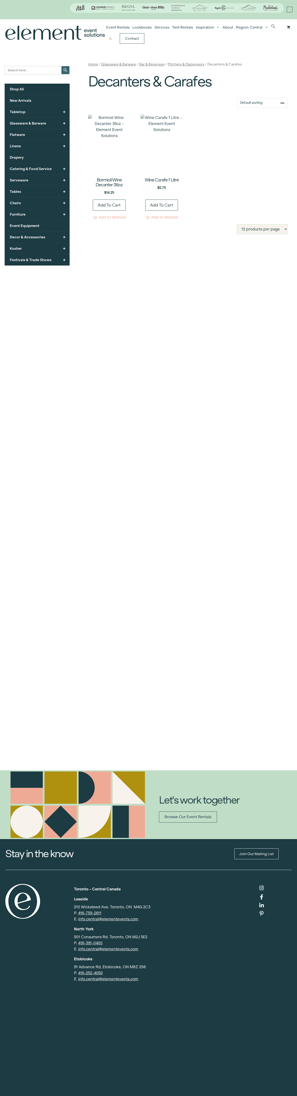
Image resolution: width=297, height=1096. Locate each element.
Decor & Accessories (38, 237)
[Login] (110, 38)
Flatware (38, 134)
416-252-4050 (90, 973)
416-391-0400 (90, 943)
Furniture (38, 214)
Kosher (38, 248)
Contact (132, 38)
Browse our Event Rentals (188, 817)
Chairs (38, 203)
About (228, 27)
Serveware (38, 180)
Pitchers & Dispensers (186, 64)
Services (162, 27)
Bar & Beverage (152, 64)
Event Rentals (118, 27)
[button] (273, 27)
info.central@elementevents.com (108, 919)
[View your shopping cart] (288, 27)
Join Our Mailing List (256, 854)
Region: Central (249, 27)
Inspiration (205, 27)
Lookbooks (142, 27)
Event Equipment (24, 226)
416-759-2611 (89, 913)
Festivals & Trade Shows (38, 260)
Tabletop (38, 112)
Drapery (17, 157)
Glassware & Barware (118, 64)
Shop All (17, 89)
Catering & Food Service (38, 168)
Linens (38, 146)
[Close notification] (289, 9)
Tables (38, 191)
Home (93, 64)
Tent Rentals (182, 27)
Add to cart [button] (109, 205)
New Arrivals (20, 100)
